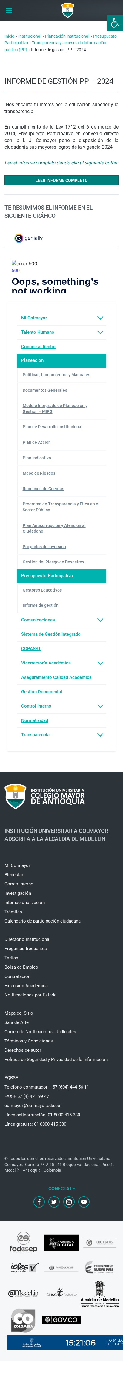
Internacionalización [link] (24, 902)
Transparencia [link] (35, 734)
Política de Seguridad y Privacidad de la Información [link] (56, 1059)
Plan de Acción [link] (37, 442)
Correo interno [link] (18, 884)
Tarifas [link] (11, 958)
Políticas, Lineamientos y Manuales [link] (56, 374)
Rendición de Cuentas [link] (43, 488)
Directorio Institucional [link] (27, 939)
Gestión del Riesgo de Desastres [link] (53, 562)
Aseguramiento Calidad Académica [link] (56, 677)
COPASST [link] (31, 648)
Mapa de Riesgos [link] (39, 473)
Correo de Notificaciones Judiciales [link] (40, 1031)
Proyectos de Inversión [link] (44, 546)
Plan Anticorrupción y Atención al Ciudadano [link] (54, 528)
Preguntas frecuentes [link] (25, 948)
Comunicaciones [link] (38, 620)
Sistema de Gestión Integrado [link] (51, 634)
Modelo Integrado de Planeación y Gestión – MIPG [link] (55, 408)
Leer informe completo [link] (62, 180)
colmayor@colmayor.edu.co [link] (32, 1105)
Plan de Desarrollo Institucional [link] (52, 426)
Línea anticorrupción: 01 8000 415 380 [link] (42, 1115)
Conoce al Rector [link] (38, 346)
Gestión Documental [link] (41, 691)
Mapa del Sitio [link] (18, 1013)
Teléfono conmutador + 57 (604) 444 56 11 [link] (46, 1087)
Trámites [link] (13, 912)
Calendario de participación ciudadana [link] (42, 921)
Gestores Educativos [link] (42, 590)
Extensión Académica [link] (26, 985)
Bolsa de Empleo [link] (21, 967)
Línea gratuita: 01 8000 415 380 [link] (35, 1124)
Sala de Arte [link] (16, 1022)
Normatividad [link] (34, 720)
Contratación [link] (17, 976)
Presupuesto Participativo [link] (47, 575)
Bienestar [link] (13, 874)
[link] (115, 23)
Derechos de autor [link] (22, 1050)
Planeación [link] (32, 360)
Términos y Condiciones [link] (28, 1041)
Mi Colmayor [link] (34, 318)
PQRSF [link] (11, 1077)
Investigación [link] (17, 893)
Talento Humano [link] (37, 332)
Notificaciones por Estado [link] (30, 995)
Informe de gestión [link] (41, 605)
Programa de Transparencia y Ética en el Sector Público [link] (61, 507)
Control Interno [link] (36, 706)
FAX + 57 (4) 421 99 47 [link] (26, 1096)
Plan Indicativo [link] (37, 457)
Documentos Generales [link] (45, 390)
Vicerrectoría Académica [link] (46, 663)
